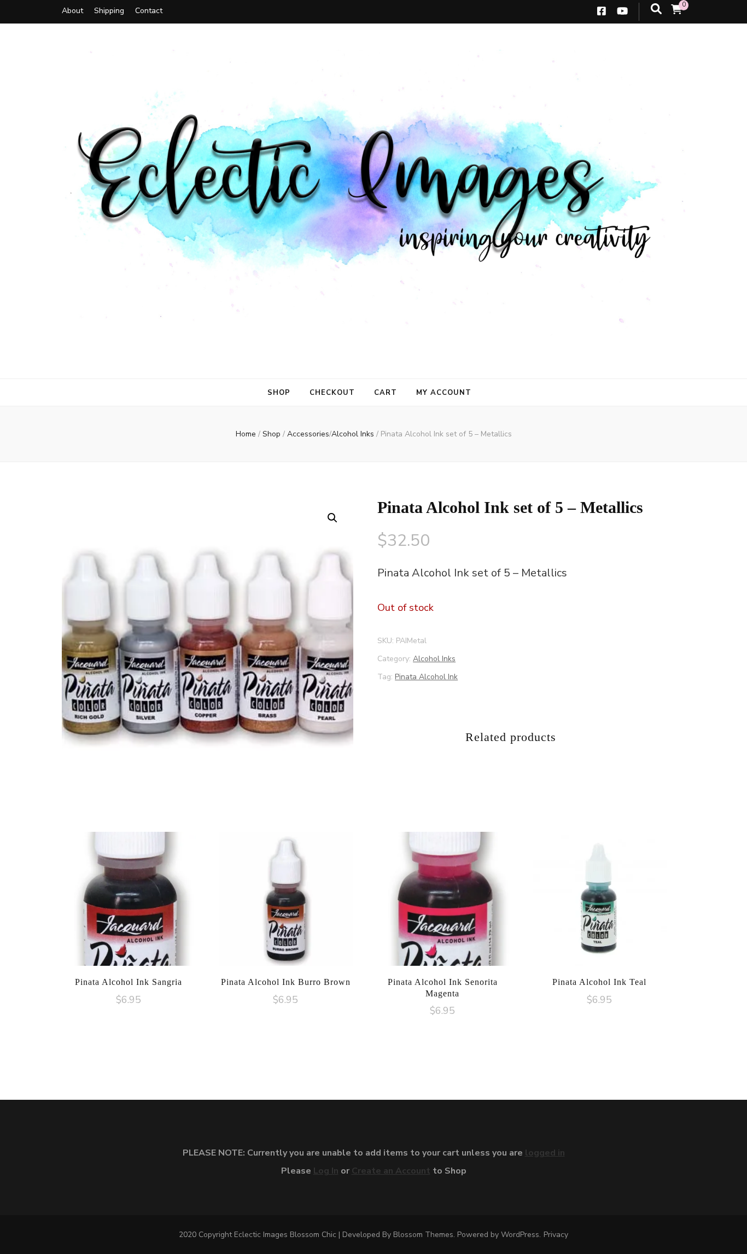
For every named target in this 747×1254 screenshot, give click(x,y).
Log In (326, 1171)
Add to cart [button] (128, 898)
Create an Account (391, 1171)
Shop (278, 393)
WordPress (520, 1234)
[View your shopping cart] (676, 9)
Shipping (109, 10)
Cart (385, 393)
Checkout (332, 393)
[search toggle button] (656, 9)
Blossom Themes (423, 1234)
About (72, 10)
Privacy (556, 1234)
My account (443, 393)
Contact (148, 10)
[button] (332, 518)
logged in (545, 1153)
